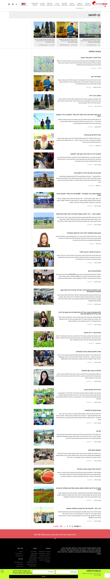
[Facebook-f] (16, 4)
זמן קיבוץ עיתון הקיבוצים (87, 4)
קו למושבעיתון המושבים (80, 4)
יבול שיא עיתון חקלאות (72, 4)
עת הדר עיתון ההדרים (57, 4)
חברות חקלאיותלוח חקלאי (34, 4)
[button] (9, 4)
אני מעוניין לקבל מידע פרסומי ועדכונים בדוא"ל (22, 572)
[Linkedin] (13, 4)
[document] (55, 289)
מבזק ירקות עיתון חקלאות (50, 4)
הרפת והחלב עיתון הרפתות (64, 4)
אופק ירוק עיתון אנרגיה (42, 4)
